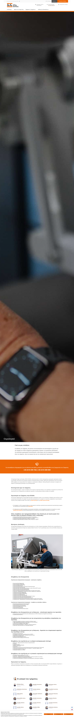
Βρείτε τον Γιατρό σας (19, 9)
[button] (9, 9)
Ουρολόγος (35, 685)
